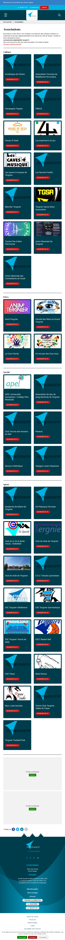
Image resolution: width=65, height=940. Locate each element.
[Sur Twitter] (17, 829)
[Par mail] (26, 829)
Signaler (44, 7)
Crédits (33, 926)
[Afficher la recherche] (59, 15)
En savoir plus (11, 79)
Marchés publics (32, 889)
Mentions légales (32, 922)
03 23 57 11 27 (33, 908)
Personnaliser (43, 937)
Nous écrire (33, 904)
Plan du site (32, 919)
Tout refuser (32, 937)
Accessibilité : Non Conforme (32, 929)
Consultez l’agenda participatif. (12, 44)
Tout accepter (22, 937)
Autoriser (32, 775)
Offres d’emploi (32, 893)
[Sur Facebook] (13, 829)
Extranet (32, 896)
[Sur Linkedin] (22, 829)
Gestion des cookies (32, 916)
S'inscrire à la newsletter (32, 900)
